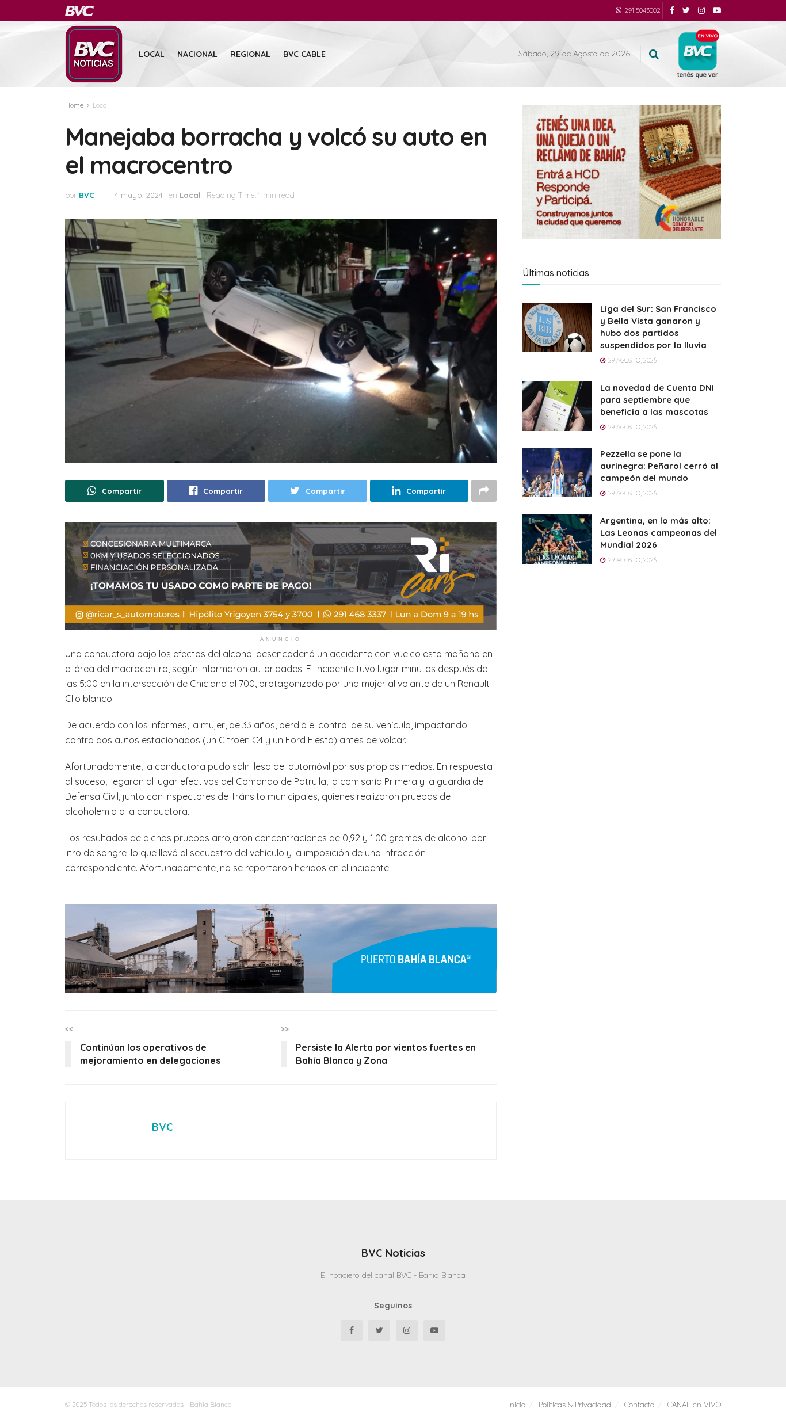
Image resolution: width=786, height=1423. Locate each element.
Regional (250, 54)
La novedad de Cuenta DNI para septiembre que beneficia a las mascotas (657, 399)
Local (152, 54)
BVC (86, 195)
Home (74, 105)
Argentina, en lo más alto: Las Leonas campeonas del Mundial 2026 (658, 532)
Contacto (639, 1404)
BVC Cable (304, 54)
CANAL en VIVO (694, 1404)
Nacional (197, 54)
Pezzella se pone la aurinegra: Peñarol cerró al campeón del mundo (659, 465)
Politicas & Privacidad (575, 1404)
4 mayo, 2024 (139, 195)
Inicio (516, 1404)
